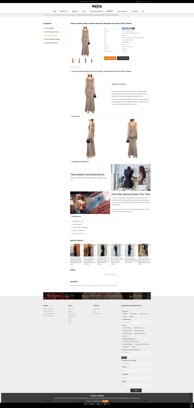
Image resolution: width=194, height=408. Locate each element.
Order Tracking (97, 313)
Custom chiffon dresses (102, 285)
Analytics (94, 404)
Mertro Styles (96, 308)
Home (54, 11)
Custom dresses (113, 285)
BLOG (69, 320)
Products (63, 11)
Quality (70, 318)
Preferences (101, 404)
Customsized (71, 313)
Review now (113, 274)
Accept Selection (97, 401)
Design (70, 311)
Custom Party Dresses (55, 15)
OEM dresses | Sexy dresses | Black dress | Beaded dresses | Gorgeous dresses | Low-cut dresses (90, 261)
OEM (83, 11)
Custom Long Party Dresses (69, 15)
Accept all (105, 401)
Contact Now (111, 58)
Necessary (87, 404)
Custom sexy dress (48, 311)
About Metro (122, 11)
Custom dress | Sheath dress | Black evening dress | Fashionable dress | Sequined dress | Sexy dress (76, 261)
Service (74, 11)
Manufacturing (71, 315)
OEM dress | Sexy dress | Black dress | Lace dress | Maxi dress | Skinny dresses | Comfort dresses (117, 261)
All (48, 15)
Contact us (71, 322)
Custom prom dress (48, 315)
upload (124, 357)
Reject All (89, 401)
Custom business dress (49, 313)
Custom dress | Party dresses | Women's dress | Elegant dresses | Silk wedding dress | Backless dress (144, 261)
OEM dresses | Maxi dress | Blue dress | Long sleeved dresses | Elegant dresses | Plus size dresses (103, 261)
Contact (135, 11)
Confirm (136, 390)
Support (109, 11)
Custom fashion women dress (88, 285)
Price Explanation (96, 11)
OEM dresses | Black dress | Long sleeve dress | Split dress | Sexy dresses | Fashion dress (130, 260)
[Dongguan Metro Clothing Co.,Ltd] (97, 6)
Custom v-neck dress (75, 285)
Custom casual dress (48, 308)
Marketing (107, 404)
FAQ (94, 311)
